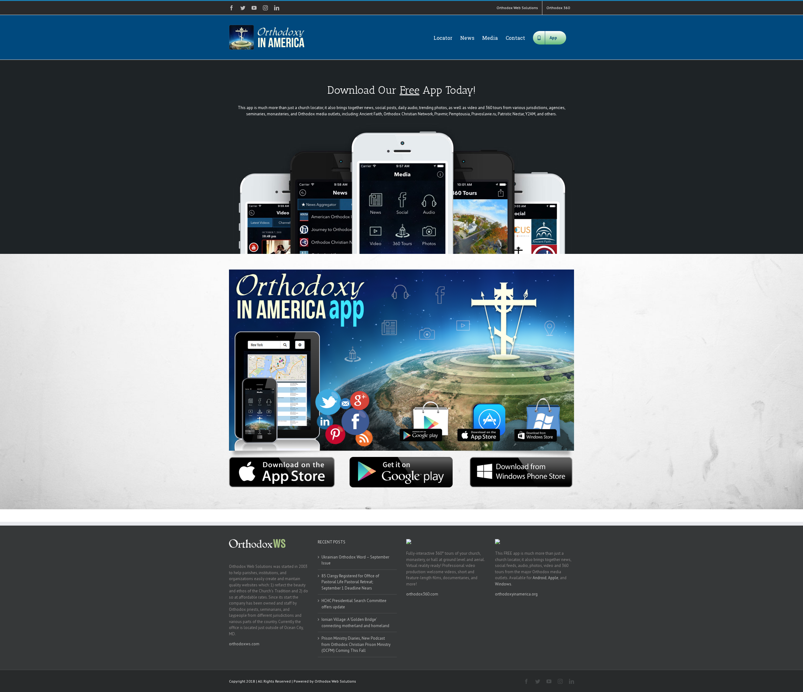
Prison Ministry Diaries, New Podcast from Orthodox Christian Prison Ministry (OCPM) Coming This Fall (356, 644)
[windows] (521, 459)
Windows (503, 584)
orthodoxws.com (244, 644)
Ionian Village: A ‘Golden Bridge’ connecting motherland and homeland (355, 622)
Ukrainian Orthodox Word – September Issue (355, 560)
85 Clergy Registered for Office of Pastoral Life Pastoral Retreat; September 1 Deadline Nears (350, 582)
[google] (401, 459)
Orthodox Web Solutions (335, 681)
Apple (553, 577)
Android (539, 577)
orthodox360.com (422, 594)
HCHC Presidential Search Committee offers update (354, 604)
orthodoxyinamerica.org (516, 594)
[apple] (282, 459)
